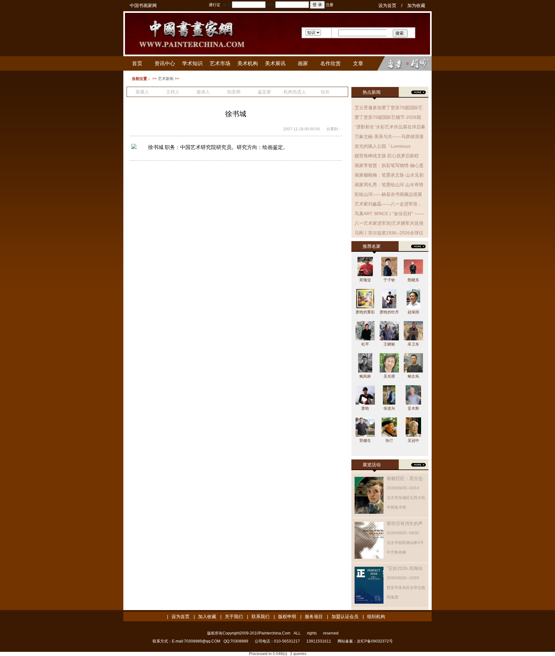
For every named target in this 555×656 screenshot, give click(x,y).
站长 (325, 91)
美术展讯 (275, 63)
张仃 (389, 440)
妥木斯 (413, 408)
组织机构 (376, 616)
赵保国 (413, 312)
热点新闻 (372, 92)
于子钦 (389, 280)
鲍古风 (413, 376)
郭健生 (365, 440)
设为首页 (387, 5)
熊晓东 (413, 280)
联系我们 (260, 616)
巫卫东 (413, 344)
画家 (303, 63)
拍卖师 (234, 91)
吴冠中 (413, 440)
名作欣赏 (330, 63)
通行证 (214, 5)
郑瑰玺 (365, 280)
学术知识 (192, 63)
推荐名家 (372, 246)
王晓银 (389, 344)
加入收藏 (207, 616)
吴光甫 (389, 376)
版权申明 (287, 616)
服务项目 (314, 616)
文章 (358, 63)
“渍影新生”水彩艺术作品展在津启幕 (390, 126)
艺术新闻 (165, 78)
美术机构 (247, 63)
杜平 (365, 344)
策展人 (142, 91)
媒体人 (203, 91)
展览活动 (372, 464)
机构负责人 (295, 91)
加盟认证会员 (344, 616)
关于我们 (234, 616)
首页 (137, 63)
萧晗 (365, 408)
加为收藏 (416, 5)
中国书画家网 (143, 5)
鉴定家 (264, 91)
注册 (329, 5)
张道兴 (389, 408)
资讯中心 (164, 63)
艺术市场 (220, 63)
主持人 (173, 91)
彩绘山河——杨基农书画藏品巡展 (388, 194)
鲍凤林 (365, 376)
